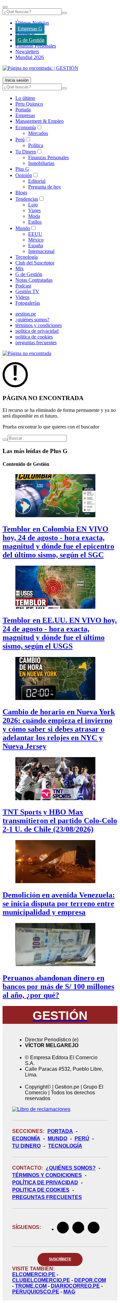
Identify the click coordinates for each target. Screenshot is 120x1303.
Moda (34, 216)
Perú (20, 139)
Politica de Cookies (40, 1190)
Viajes (34, 210)
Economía (25, 127)
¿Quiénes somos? (71, 1168)
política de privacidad (37, 331)
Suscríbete (60, 1259)
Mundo (22, 228)
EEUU (35, 234)
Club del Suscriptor (34, 262)
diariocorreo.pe (75, 1286)
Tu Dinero (25, 151)
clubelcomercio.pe (41, 1280)
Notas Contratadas (33, 280)
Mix (19, 268)
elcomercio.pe (33, 1274)
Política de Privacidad (45, 1182)
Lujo (33, 204)
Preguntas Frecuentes (47, 1197)
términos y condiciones (38, 325)
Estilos (35, 222)
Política (35, 145)
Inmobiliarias (41, 163)
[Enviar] (64, 13)
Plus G (22, 169)
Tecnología (26, 257)
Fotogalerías (27, 303)
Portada (23, 109)
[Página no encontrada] (27, 353)
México (36, 239)
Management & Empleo (39, 121)
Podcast (23, 285)
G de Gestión (31, 40)
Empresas (25, 34)
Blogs (21, 192)
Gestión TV (27, 291)
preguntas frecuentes (36, 342)
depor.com (90, 1280)
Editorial (36, 181)
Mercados (38, 133)
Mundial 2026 (29, 57)
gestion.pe (25, 313)
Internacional (41, 251)
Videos (22, 297)
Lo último (25, 98)
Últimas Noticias (32, 23)
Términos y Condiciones (47, 1175)
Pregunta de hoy (44, 187)
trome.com (31, 1286)
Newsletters (27, 51)
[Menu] (5, 7)
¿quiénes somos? (32, 319)
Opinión (23, 175)
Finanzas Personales (35, 45)
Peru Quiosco (29, 104)
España (35, 245)
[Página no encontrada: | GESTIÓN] (40, 68)
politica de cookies (34, 336)
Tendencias (26, 199)
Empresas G (30, 28)
